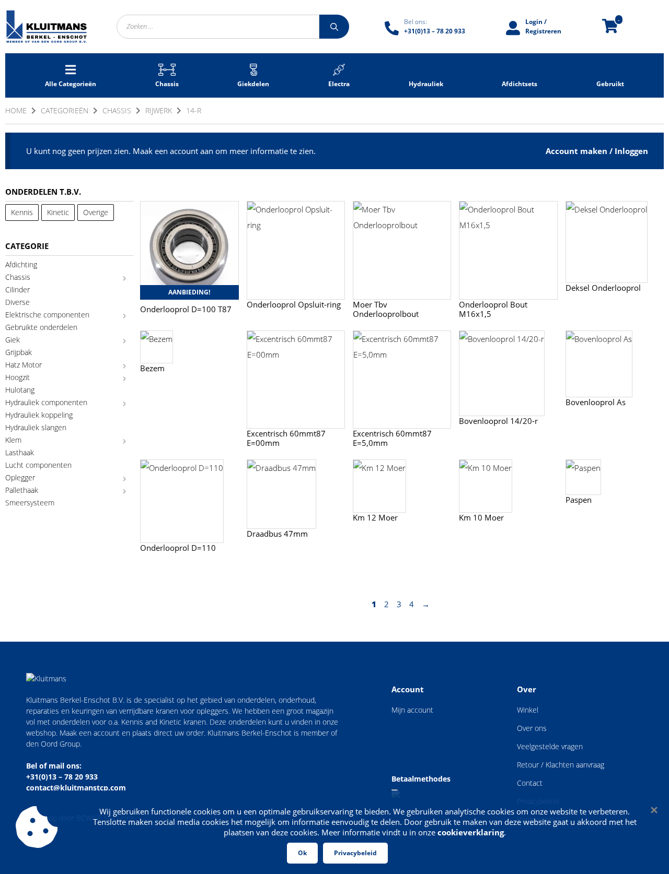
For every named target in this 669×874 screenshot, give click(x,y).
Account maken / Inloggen (597, 151)
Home (16, 110)
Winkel (527, 710)
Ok (302, 852)
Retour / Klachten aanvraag (560, 765)
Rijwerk (158, 110)
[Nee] (653, 810)
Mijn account (412, 710)
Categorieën (64, 110)
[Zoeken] (334, 27)
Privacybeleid (355, 852)
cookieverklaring (470, 832)
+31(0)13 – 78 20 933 (62, 777)
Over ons (532, 728)
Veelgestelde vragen (550, 746)
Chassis (116, 110)
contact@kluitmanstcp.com (76, 788)
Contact (530, 783)
